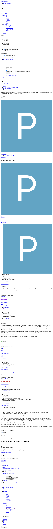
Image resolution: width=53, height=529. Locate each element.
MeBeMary (4, 305)
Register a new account (6, 452)
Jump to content (4, 1)
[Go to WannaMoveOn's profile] (5, 378)
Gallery (7, 19)
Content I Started (9, 29)
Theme (4, 475)
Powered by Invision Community (14, 482)
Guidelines (8, 21)
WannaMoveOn (5, 386)
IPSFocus (12, 473)
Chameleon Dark (10, 479)
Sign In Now (3, 460)
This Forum (7, 42)
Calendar (8, 20)
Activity (5, 24)
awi (2, 350)
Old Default (9, 476)
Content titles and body (10, 55)
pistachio (4, 154)
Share (7, 281)
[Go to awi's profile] (2, 348)
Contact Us (5, 480)
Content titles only (9, 57)
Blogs (7, 18)
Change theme (4, 527)
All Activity (8, 25)
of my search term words (11, 49)
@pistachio (14, 372)
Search (7, 30)
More (7, 23)
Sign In (8, 72)
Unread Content (9, 28)
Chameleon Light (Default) (12, 477)
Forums (7, 16)
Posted (4, 219)
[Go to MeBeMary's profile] (4, 296)
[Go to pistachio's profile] (26, 151)
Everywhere (7, 39)
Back (7, 494)
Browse (5, 15)
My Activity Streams (10, 26)
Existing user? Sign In (8, 59)
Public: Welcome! (10, 155)
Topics (6, 40)
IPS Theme (5, 473)
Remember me (9, 71)
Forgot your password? (11, 75)
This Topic (7, 43)
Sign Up (5, 77)
